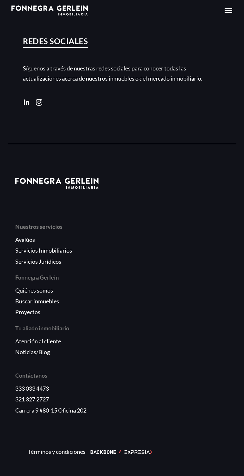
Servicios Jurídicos (38, 261)
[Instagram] (39, 103)
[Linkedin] (26, 103)
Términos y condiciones (56, 451)
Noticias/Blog (32, 351)
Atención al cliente (38, 341)
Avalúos (25, 239)
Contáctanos (31, 375)
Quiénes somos (34, 290)
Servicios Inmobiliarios (43, 250)
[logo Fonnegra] (49, 10)
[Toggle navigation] (228, 10)
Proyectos (27, 311)
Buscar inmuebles (37, 301)
